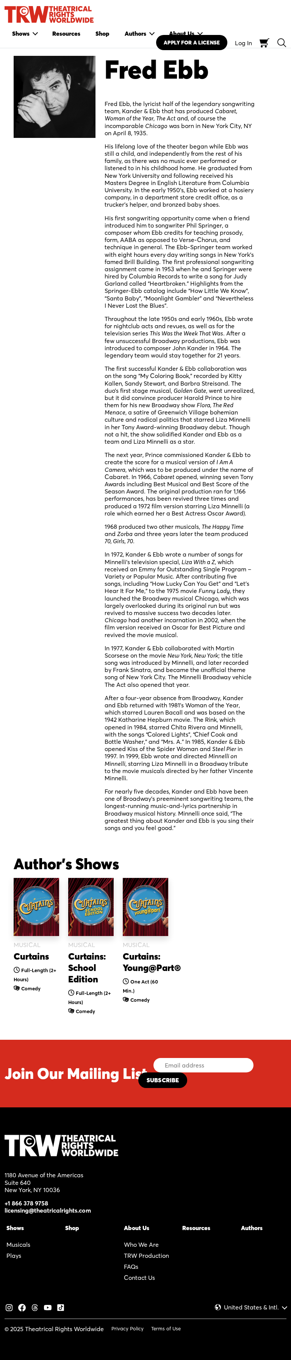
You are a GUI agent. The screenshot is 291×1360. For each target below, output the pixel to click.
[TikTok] (60, 1307)
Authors (252, 1228)
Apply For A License (192, 42)
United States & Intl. (251, 1307)
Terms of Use (166, 1328)
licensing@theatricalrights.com (48, 1210)
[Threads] (34, 1307)
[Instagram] (9, 1307)
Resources (196, 1228)
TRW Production (146, 1255)
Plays (13, 1255)
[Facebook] (22, 1307)
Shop (72, 1228)
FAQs (131, 1266)
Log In (243, 43)
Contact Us (139, 1277)
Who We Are (141, 1244)
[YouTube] (47, 1307)
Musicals (18, 1244)
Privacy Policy (127, 1328)
